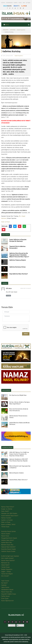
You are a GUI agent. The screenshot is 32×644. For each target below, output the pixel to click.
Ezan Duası (4, 598)
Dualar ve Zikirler (6, 509)
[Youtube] (15, 8)
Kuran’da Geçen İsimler (8, 531)
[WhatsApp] (18, 8)
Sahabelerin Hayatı (7, 589)
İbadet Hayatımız (21, 29)
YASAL (20, 2)
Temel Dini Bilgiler (7, 574)
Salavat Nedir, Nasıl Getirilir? (18, 479)
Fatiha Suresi (5, 596)
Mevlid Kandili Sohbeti (16, 473)
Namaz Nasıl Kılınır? (7, 507)
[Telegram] (23, 8)
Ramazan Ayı (5, 563)
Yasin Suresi (5, 581)
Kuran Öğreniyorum (7, 600)
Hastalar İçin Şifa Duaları (9, 513)
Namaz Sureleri (6, 518)
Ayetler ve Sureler (7, 520)
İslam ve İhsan (5, 222)
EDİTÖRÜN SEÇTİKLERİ (7, 447)
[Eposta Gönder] (3, 229)
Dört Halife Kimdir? (7, 558)
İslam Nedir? (5, 511)
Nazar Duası (5, 536)
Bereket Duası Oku (7, 544)
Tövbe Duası (5, 526)
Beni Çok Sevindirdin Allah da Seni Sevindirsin (18, 409)
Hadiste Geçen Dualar (8, 551)
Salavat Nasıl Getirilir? (8, 547)
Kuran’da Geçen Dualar (8, 549)
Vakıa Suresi (5, 587)
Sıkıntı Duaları (5, 533)
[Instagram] (12, 8)
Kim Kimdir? (5, 576)
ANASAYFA (5, 29)
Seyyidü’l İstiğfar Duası (8, 594)
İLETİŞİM (28, 2)
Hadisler (4, 585)
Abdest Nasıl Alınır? (7, 540)
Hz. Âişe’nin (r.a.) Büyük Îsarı (18, 395)
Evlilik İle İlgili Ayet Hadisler (10, 556)
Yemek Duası (5, 567)
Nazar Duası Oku (6, 592)
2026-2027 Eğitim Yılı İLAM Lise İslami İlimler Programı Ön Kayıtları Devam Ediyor (19, 454)
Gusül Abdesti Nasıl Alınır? (9, 515)
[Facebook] (7, 8)
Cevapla (8, 295)
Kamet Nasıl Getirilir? (8, 560)
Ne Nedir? (4, 583)
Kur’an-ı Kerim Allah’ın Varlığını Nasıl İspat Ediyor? (19, 403)
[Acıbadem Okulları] (16, 492)
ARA (24, 2)
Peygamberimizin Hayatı (9, 538)
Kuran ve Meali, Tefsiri (8, 524)
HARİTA (15, 2)
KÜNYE (3, 2)
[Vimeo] (23, 622)
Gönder (26, 333)
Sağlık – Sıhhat (6, 571)
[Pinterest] (20, 8)
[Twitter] (10, 8)
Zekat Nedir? (5, 565)
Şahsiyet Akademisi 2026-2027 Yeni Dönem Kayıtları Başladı (18, 460)
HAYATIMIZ (12, 29)
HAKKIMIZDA (9, 2)
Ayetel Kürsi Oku (6, 542)
